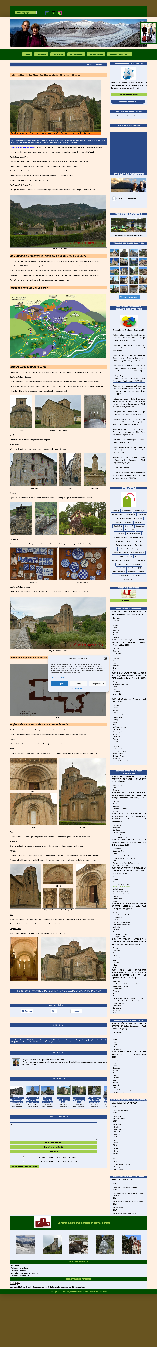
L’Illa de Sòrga (118, 694)
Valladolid (116, 927)
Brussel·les (117, 653)
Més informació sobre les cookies (24, 1273)
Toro (114, 932)
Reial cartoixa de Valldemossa (124, 858)
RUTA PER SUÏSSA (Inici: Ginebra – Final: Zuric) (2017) (129, 700)
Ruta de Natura (134, 568)
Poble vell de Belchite (120, 837)
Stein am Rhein (118, 756)
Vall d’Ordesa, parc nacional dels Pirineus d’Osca (99, 1101)
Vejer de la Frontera (120, 958)
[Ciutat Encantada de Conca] (133, 271)
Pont (119, 564)
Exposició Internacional (134, 541)
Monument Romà (137, 553)
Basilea (115, 739)
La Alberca (117, 1006)
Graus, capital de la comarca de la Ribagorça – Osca (17, 1101)
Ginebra (116, 705)
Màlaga (115, 967)
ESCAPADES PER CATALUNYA (124, 1103)
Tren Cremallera (123, 575)
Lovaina (116, 658)
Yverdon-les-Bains (119, 715)
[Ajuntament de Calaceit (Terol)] (124, 262)
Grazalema (117, 950)
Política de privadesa (19, 1268)
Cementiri (129, 526)
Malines (116, 666)
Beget (115, 1037)
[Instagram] (60, 13)
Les (114, 1087)
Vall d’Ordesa (118, 889)
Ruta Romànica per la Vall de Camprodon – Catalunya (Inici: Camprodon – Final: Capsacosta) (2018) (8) (129, 460)
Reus (116, 1151)
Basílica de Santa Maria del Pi (125, 1213)
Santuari (132, 572)
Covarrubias (117, 917)
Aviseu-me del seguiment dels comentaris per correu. (57, 1158)
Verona (115, 625)
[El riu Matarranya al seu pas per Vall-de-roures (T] (114, 271)
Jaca (114, 882)
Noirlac (115, 670)
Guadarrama (117, 989)
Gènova (116, 620)
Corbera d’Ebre (120, 1118)
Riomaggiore (117, 623)
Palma (115, 853)
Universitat (136, 575)
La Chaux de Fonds (120, 727)
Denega (78, 684)
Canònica (138, 518)
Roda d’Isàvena (118, 899)
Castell (138, 522)
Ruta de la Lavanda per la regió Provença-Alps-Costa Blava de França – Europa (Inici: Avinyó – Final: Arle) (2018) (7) (129, 337)
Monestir (135, 549)
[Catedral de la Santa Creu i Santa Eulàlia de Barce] (133, 253)
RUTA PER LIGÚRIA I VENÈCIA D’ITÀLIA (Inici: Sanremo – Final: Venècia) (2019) (129, 613)
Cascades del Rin (119, 751)
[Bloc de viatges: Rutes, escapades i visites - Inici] (26, 1245)
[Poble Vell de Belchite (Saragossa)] (143, 280)
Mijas (115, 965)
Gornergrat (117, 722)
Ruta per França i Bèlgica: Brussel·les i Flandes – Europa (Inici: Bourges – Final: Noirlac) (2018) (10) (129, 347)
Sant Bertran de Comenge (122, 1090)
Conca (115, 811)
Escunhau (116, 1061)
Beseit (115, 788)
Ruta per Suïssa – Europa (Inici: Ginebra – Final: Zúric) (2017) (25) (129, 441)
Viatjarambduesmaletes (127, 198)
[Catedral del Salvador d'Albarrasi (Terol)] (143, 271)
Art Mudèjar (117, 514)
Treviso (115, 635)
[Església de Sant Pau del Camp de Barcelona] (124, 253)
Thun (115, 734)
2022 (115, 1112)
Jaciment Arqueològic (124, 545)
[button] (105, 658)
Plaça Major (140, 560)
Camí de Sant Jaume (123, 518)
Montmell (117, 1129)
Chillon (115, 708)
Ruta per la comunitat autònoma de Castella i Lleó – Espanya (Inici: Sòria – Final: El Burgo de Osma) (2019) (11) (129, 358)
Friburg (115, 720)
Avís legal (15, 1265)
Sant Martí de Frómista (121, 922)
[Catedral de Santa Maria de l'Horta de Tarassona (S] (143, 289)
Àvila (114, 1013)
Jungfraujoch (117, 732)
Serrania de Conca (120, 809)
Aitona (116, 1140)
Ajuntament (126, 511)
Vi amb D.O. (129, 579)
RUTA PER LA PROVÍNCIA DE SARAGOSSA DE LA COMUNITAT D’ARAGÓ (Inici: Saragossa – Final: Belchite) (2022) (129, 817)
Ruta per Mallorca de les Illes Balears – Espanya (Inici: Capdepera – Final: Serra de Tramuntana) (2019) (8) (129, 432)
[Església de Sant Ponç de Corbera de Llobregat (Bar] (114, 253)
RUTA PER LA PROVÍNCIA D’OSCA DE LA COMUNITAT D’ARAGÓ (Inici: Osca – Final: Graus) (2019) (129, 870)
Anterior (90, 64)
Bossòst (116, 1085)
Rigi (114, 744)
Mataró (117, 1134)
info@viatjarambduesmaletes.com (129, 116)
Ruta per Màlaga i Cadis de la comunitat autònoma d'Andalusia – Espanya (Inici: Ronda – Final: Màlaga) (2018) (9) (129, 421)
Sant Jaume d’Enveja (122, 1164)
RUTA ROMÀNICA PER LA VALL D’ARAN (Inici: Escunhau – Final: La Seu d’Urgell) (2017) (129, 1054)
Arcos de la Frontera (120, 953)
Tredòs (115, 1073)
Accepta (59, 684)
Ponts (116, 1149)
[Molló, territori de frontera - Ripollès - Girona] (52, 1245)
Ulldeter (116, 1044)
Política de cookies (77, 688)
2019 (115, 1137)
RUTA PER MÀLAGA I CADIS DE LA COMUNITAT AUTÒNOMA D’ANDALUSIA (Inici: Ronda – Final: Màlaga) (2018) (129, 941)
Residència (136, 564)
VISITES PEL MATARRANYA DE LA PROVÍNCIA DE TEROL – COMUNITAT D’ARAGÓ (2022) (129, 779)
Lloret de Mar (119, 1169)
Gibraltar (116, 963)
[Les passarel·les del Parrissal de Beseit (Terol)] (133, 262)
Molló (115, 1040)
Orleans (116, 651)
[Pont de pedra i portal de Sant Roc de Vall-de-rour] (143, 262)
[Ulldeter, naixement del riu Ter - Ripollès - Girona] (78, 1245)
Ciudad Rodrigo (118, 1003)
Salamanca (117, 1010)
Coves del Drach (119, 851)
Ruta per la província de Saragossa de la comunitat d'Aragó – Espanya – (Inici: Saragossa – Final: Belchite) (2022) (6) (129, 378)
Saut (114, 689)
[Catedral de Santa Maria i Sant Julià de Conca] (124, 271)
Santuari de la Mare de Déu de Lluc (126, 863)
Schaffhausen (118, 754)
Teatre (141, 572)
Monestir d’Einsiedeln (120, 761)
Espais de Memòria (137, 537)
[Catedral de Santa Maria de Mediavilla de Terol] (114, 280)
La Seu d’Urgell (118, 1092)
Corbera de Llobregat (122, 1110)
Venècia (116, 637)
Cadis (115, 955)
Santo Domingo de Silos (121, 915)
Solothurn (116, 737)
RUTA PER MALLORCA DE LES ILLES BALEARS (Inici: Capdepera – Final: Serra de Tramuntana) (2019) (129, 842)
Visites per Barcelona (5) (122, 468)
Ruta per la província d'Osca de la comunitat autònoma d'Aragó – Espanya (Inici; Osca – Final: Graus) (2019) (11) (129, 368)
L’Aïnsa (115, 896)
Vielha (115, 1080)
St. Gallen (116, 758)
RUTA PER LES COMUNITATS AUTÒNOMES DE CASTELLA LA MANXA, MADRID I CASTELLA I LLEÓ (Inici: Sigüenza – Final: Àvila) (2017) (129, 974)
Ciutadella (140, 526)
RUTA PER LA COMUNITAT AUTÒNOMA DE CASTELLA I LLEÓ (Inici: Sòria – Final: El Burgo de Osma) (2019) (129, 906)
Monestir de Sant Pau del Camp (126, 1187)
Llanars (115, 1042)
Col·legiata (129, 530)
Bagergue (116, 1068)
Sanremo (116, 618)
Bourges (116, 649)
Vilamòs (116, 1078)
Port (126, 564)
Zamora (116, 929)
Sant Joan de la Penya (121, 884)
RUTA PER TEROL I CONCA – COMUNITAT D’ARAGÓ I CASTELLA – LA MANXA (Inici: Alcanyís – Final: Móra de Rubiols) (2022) (129, 795)
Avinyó (115, 682)
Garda (115, 628)
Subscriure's (128, 101)
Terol (115, 804)
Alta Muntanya (139, 511)
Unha (115, 1066)
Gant (115, 663)
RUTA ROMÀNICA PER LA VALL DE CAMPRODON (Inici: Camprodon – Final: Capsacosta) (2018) (129, 1026)
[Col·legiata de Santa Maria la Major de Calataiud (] (133, 289)
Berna (115, 724)
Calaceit (116, 790)
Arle (114, 696)
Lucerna (116, 746)
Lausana (116, 712)
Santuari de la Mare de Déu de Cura (126, 856)
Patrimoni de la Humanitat (48, 142)
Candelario (117, 1008)
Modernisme (124, 549)
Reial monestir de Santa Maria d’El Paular (128, 998)
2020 (115, 1121)
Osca (115, 877)
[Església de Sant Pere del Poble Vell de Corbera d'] (114, 262)
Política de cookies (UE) (20, 1276)
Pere (17, 140)
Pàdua (115, 632)
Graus (115, 901)
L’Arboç (117, 1167)
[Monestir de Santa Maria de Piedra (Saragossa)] (114, 289)
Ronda (115, 948)
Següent (99, 64)
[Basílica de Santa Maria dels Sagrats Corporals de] (124, 289)
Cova (139, 530)
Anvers (115, 661)
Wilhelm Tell (117, 749)
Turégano (116, 996)
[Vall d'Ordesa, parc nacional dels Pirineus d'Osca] (105, 1245)
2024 (115, 1106)
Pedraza (116, 993)
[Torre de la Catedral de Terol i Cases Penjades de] (133, 280)
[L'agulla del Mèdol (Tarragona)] (143, 253)
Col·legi (119, 530)
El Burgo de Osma (119, 937)
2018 (115, 1145)
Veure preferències (97, 684)
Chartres (116, 668)
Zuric (115, 763)
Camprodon (117, 1032)
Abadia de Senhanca (120, 684)
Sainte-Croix (117, 717)
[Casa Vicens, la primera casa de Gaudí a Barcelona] (131, 1245)
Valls (116, 1143)
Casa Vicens (118, 1207)
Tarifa (115, 960)
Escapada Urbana (120, 537)
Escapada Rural (33, 142)
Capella (118, 522)
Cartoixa (128, 522)
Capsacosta (117, 1049)
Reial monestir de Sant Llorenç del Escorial (128, 984)
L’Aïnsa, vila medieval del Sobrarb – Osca (49, 1101)
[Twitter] (53, 13)
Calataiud (116, 830)
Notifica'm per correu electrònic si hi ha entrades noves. (58, 1162)
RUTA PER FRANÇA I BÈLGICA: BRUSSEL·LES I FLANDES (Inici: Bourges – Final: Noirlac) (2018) (129, 642)
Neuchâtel (116, 729)
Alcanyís (116, 801)
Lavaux (115, 710)
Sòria (115, 912)
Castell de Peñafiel (120, 934)
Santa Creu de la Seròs (121, 887)
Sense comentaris (71, 142)
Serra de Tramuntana (121, 865)
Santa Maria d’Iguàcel (121, 894)
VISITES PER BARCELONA (123, 1180)
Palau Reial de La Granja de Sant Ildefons (128, 1001)
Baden (115, 741)
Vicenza (116, 630)
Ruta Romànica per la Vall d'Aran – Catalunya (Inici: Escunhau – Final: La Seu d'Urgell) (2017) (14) (129, 449)
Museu (120, 556)
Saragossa (117, 825)
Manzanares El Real (120, 986)
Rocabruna (117, 1035)
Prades (117, 1127)
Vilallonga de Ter (119, 1047)
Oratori (129, 556)
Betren (115, 1082)
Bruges (115, 656)
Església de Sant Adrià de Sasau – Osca (83, 1101)
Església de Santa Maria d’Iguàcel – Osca (66, 1101)
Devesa (120, 533)
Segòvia (116, 991)
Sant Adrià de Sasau (120, 891)
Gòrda (115, 687)
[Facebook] (47, 13)
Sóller (115, 861)
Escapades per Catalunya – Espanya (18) (128, 330)
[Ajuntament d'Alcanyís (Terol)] (124, 280)
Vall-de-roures (118, 785)
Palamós (117, 1124)
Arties (115, 1063)
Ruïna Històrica (119, 572)
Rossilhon (116, 691)
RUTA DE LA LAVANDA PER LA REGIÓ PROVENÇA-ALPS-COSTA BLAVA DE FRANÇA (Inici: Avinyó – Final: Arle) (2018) (129, 675)
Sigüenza (116, 981)
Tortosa (117, 1156)
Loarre (115, 879)
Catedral (118, 526)
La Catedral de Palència (121, 924)
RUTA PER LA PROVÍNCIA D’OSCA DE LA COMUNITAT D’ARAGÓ (69, 991)
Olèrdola (117, 1132)
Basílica (142, 514)
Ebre (116, 1153)
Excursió (119, 541)
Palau (138, 556)
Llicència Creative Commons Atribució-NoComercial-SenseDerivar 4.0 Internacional (51, 1287)
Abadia (115, 511)
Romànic (61, 142)
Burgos (115, 920)
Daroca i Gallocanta (120, 832)
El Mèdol (117, 1116)
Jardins (138, 545)
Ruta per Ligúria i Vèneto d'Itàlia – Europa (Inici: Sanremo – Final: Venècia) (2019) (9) (129, 413)
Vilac (114, 1075)
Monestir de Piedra (120, 835)
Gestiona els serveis (58, 677)
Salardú (116, 1070)
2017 (115, 1158)
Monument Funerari (121, 553)
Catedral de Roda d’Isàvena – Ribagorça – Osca (33, 1101)
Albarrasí (116, 806)
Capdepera (117, 848)
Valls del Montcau (120, 1162)
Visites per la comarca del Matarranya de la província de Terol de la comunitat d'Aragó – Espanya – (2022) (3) (129, 475)
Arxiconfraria (130, 514)
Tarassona (117, 827)
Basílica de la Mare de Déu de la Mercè (128, 1201)
